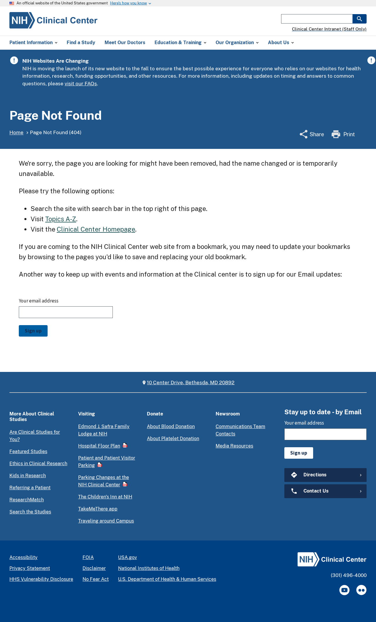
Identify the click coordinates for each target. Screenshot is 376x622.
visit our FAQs (81, 84)
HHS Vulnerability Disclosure (41, 579)
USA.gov (127, 557)
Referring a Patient (30, 487)
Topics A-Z (60, 219)
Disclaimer (94, 568)
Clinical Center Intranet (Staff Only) (329, 28)
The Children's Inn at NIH (105, 497)
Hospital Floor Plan (99, 446)
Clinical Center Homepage (96, 229)
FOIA (88, 557)
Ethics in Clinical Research (38, 463)
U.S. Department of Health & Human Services (167, 579)
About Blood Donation (171, 426)
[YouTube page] (344, 590)
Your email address (38, 300)
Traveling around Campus (106, 521)
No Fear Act (96, 579)
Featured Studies (28, 451)
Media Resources (234, 446)
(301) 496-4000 (349, 575)
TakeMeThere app (98, 509)
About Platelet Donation (173, 438)
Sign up (33, 330)
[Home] (53, 25)
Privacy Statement (29, 568)
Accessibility (23, 557)
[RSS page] (361, 590)
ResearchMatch (26, 500)
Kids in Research (27, 475)
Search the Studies (30, 512)
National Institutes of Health (148, 568)
